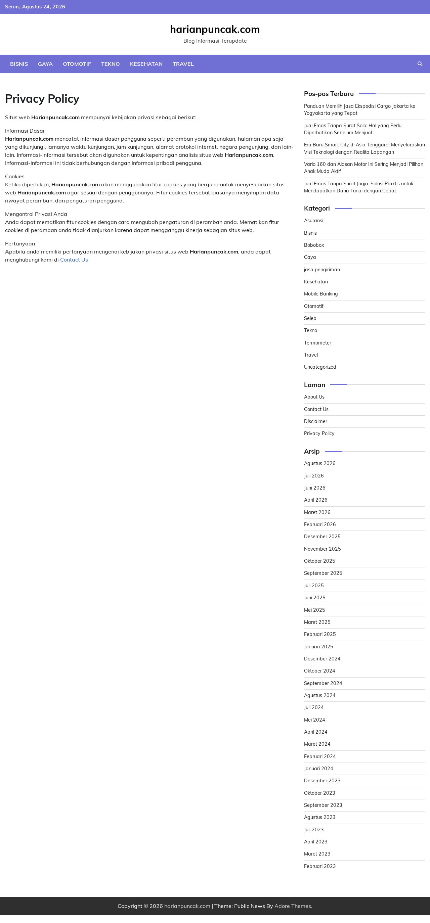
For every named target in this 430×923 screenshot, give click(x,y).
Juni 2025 (315, 598)
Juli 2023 (314, 830)
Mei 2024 (314, 720)
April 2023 (316, 842)
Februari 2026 (320, 524)
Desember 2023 (322, 781)
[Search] (420, 64)
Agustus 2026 (320, 463)
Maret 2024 (317, 744)
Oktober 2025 (319, 561)
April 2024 (316, 732)
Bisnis (19, 63)
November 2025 (322, 549)
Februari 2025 (320, 634)
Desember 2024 (322, 659)
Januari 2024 (318, 769)
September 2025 (323, 573)
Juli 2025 (314, 586)
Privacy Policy (319, 433)
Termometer (317, 343)
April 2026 (316, 500)
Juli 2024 (314, 707)
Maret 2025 (317, 622)
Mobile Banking (321, 294)
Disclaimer (315, 421)
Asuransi (313, 221)
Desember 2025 (322, 537)
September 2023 (323, 805)
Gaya (45, 63)
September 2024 (323, 683)
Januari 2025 (318, 647)
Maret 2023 (317, 854)
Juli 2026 (314, 476)
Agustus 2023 (320, 817)
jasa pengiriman (322, 270)
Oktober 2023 (319, 793)
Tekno (110, 63)
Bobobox (314, 245)
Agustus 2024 (320, 695)
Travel (183, 63)
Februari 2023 (320, 866)
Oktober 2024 (319, 671)
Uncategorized (320, 367)
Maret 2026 (317, 512)
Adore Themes (292, 906)
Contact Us (74, 259)
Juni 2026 (315, 488)
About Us (314, 397)
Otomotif (77, 63)
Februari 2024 (320, 756)
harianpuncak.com (215, 29)
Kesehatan (146, 63)
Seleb (310, 318)
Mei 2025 (314, 610)
